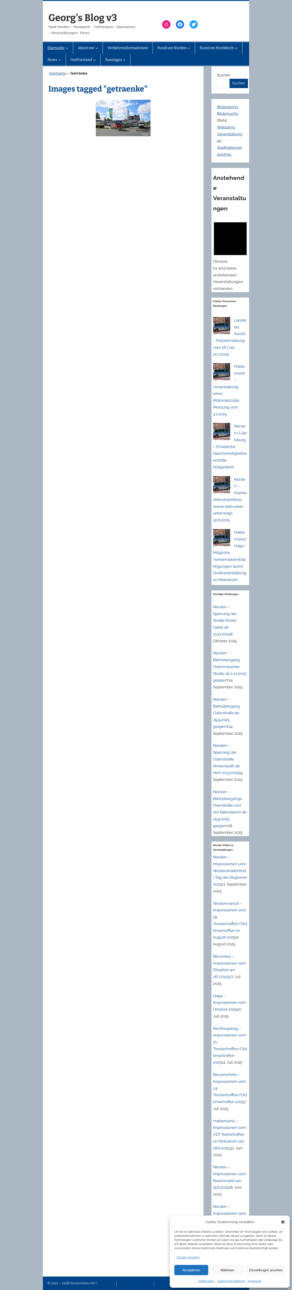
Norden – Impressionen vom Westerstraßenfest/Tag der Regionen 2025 (230, 870)
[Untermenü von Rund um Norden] (189, 48)
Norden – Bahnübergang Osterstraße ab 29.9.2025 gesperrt (226, 713)
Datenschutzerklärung (231, 1281)
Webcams (226, 127)
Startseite (57, 73)
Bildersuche (227, 113)
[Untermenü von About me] (96, 48)
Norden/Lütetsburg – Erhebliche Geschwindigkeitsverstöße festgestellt (230, 446)
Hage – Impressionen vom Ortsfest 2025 (229, 1003)
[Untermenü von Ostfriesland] (94, 59)
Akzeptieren (191, 1270)
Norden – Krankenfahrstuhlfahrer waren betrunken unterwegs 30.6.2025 (230, 499)
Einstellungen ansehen (266, 1270)
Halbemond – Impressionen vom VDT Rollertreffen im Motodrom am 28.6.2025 (229, 1134)
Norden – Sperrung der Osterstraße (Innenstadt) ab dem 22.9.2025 (226, 759)
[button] (283, 1222)
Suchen (223, 75)
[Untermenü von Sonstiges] (124, 59)
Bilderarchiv (227, 107)
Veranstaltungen (168, 1283)
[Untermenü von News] (59, 59)
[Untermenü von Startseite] (67, 48)
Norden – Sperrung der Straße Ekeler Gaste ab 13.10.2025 (225, 620)
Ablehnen (227, 1270)
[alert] (230, 255)
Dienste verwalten (188, 1257)
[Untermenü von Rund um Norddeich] (236, 48)
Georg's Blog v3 (82, 18)
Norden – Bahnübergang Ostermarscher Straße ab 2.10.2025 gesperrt (229, 666)
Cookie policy (206, 1281)
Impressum (255, 1281)
